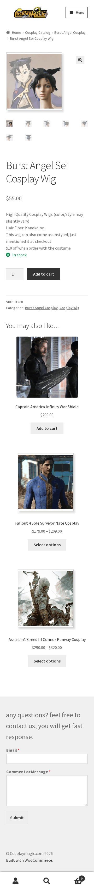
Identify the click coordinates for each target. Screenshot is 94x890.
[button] (80, 60)
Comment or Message (28, 771)
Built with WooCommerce (29, 860)
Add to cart (43, 274)
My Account (15, 881)
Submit (17, 817)
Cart (73, 876)
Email (13, 750)
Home (16, 32)
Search (47, 881)
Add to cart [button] (47, 428)
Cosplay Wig (69, 307)
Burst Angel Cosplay (70, 32)
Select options (47, 544)
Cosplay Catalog (37, 32)
